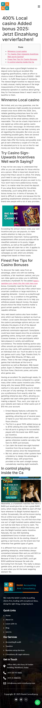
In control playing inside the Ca (21, 62)
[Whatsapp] (37, 702)
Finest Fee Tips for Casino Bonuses (22, 59)
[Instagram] (26, 699)
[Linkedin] (21, 699)
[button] (39, 7)
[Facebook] (16, 699)
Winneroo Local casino (17, 51)
